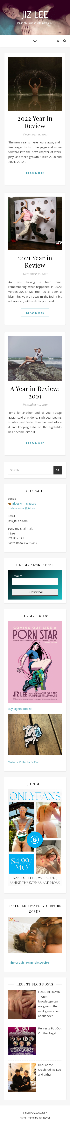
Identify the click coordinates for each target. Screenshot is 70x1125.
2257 (44, 1112)
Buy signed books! (20, 709)
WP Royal (44, 1117)
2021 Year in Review (35, 261)
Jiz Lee (35, 14)
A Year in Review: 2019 (35, 392)
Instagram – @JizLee (21, 508)
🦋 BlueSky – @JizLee (22, 503)
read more (35, 173)
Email (17, 576)
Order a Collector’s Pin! (23, 762)
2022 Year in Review (35, 122)
